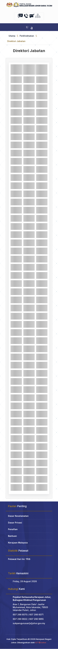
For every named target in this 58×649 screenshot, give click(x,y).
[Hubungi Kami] (26, 17)
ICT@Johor (40, 642)
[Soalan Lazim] (20, 17)
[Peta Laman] (37, 17)
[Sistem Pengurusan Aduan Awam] (32, 17)
